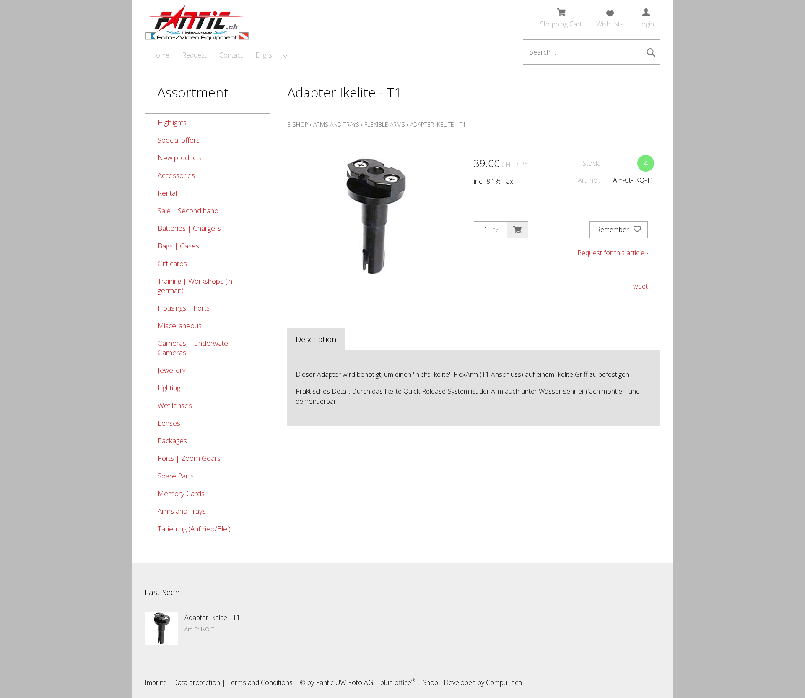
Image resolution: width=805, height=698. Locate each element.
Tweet (638, 286)
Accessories (176, 175)
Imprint (155, 682)
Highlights (172, 122)
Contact (231, 55)
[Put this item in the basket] (517, 230)
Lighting (169, 387)
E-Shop (297, 124)
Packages (172, 440)
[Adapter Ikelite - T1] (161, 628)
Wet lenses (175, 405)
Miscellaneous (180, 325)
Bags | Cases (178, 246)
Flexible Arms (384, 124)
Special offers (179, 140)
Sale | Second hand (188, 210)
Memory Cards (181, 493)
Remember (613, 229)
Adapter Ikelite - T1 (438, 124)
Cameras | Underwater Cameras (194, 347)
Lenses (169, 423)
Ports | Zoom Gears (189, 458)
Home (160, 55)
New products (180, 157)
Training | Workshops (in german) (195, 285)
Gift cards (172, 263)
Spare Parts (176, 476)
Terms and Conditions (260, 682)
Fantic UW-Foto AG (344, 682)
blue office (397, 682)
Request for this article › (612, 252)
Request (194, 55)
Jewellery (172, 370)
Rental (167, 193)
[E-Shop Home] (197, 19)
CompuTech (504, 682)
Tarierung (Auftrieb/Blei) (194, 528)
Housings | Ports (184, 308)
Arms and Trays (182, 511)
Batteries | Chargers (189, 228)
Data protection (196, 682)
